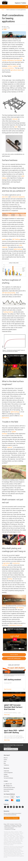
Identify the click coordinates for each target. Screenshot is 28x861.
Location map (19, 825)
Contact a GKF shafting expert (14, 658)
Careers (5, 759)
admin (4, 29)
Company (12, 824)
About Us (6, 757)
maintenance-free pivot (15, 625)
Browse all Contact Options (9, 787)
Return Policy (6, 791)
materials (15, 119)
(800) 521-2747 (8, 783)
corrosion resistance (8, 68)
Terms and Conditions (9, 828)
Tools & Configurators (8, 772)
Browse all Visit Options (8, 789)
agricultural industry (16, 70)
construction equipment (18, 197)
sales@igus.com (8, 785)
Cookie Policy (14, 826)
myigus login (6, 770)
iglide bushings (18, 249)
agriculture (5, 197)
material (9, 447)
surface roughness (13, 66)
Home (3, 9)
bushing (10, 579)
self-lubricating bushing (8, 293)
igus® (3, 239)
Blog (5, 763)
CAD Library (6, 776)
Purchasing (13, 825)
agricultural (6, 563)
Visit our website (14, 654)
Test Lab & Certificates (8, 778)
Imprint (19, 826)
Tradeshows (6, 765)
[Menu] (26, 6)
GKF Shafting (16, 239)
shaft (16, 127)
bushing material (8, 312)
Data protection (8, 826)
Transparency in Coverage (10, 829)
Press (5, 761)
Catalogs (5, 774)
